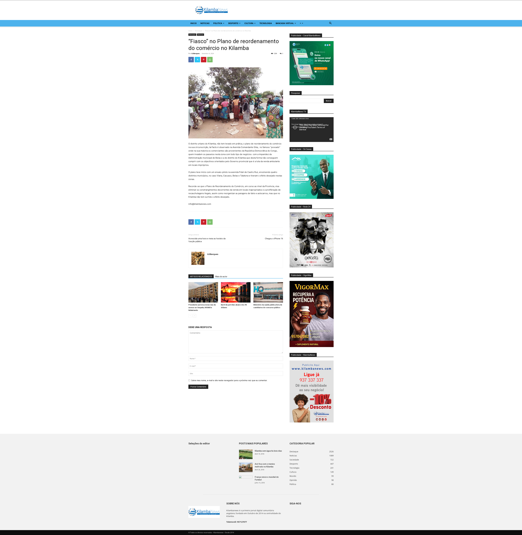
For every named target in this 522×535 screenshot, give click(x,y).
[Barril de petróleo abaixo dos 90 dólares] (236, 292)
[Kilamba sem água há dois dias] (246, 454)
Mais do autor (221, 276)
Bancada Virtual (285, 23)
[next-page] (194, 315)
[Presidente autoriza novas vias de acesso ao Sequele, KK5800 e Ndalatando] (203, 292)
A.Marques (196, 53)
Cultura (248, 23)
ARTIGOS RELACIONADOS (201, 276)
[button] (330, 23)
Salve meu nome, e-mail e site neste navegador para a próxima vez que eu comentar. (229, 380)
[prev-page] (190, 315)
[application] (312, 129)
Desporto (233, 23)
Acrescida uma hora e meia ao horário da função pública (207, 240)
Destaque (198, 31)
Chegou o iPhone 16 (274, 238)
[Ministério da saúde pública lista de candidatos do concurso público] (268, 292)
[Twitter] (197, 59)
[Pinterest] (203, 59)
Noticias (204, 23)
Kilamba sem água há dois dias (268, 451)
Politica (217, 23)
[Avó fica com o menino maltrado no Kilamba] (246, 467)
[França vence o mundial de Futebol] (246, 480)
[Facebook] (191, 59)
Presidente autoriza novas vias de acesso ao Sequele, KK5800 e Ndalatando (202, 307)
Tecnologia (266, 23)
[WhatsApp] (210, 59)
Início (190, 31)
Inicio (193, 23)
